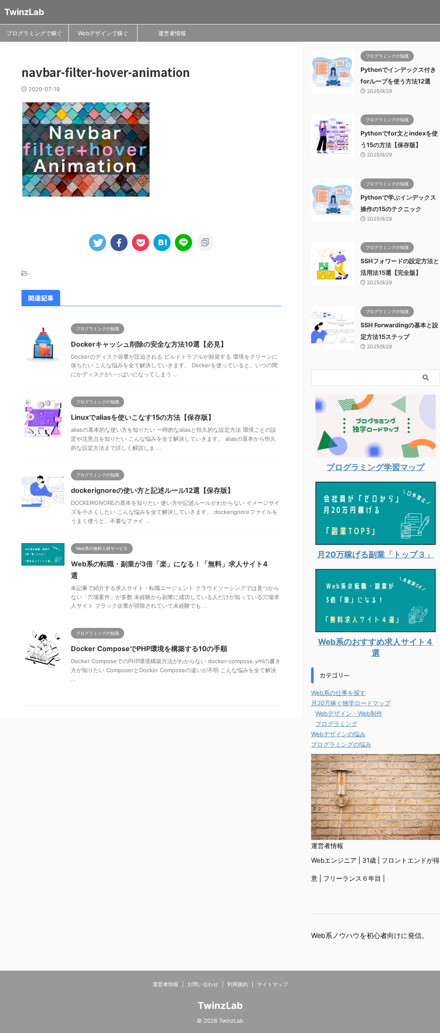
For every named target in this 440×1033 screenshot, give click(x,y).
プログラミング (336, 723)
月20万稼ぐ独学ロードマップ (351, 703)
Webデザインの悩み (338, 734)
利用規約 (237, 984)
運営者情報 (172, 33)
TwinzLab (24, 12)
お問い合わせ (202, 984)
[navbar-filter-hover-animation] (162, 242)
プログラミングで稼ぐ (34, 33)
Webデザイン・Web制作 (348, 713)
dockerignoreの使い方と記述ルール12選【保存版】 (152, 490)
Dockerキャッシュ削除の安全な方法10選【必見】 (149, 344)
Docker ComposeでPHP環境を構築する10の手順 (149, 648)
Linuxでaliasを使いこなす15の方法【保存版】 (143, 417)
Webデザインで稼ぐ (103, 33)
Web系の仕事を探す (338, 692)
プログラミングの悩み (341, 744)
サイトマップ (272, 984)
